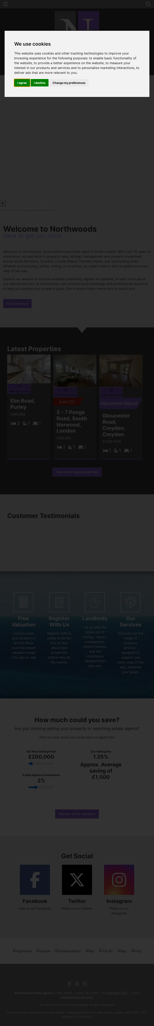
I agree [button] (22, 82)
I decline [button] (39, 82)
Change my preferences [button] (69, 82)
